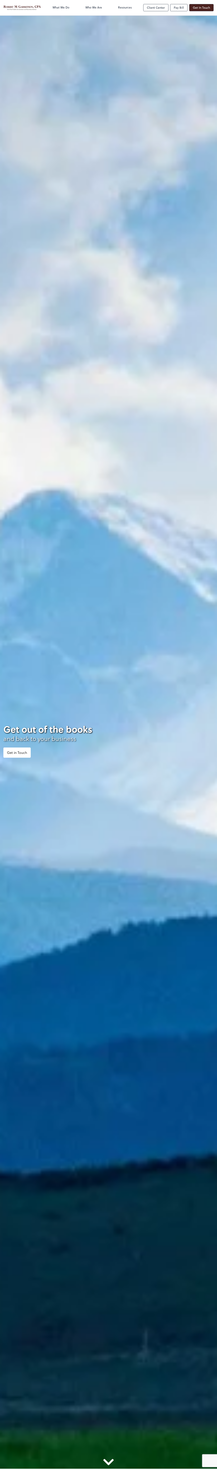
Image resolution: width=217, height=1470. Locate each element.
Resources (125, 7)
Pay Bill (179, 7)
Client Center (156, 7)
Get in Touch (17, 752)
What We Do (61, 7)
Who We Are (93, 7)
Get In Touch (201, 7)
